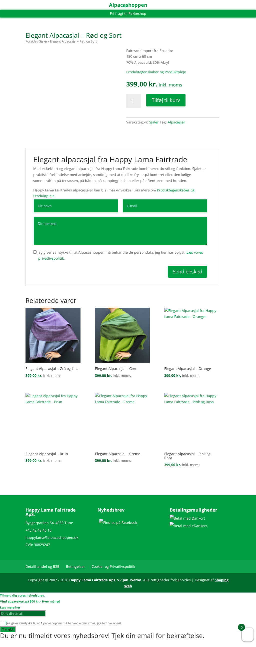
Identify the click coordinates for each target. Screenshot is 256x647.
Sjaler (43, 41)
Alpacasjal (176, 122)
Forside (31, 41)
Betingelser (75, 566)
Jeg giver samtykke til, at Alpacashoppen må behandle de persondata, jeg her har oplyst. (119, 255)
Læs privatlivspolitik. (136, 623)
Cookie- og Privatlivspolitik (113, 566)
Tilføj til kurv (166, 100)
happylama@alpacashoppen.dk (52, 537)
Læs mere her (10, 607)
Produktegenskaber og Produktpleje (156, 71)
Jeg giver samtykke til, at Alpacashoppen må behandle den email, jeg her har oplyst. (78, 623)
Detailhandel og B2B (43, 566)
